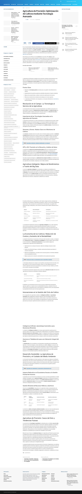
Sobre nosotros (6, 478)
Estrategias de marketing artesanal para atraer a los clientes (67, 26)
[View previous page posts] (40, 75)
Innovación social (7, 135)
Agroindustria (7, 4)
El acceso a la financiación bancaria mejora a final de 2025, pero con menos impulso (71, 44)
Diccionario (74, 4)
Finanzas (26, 4)
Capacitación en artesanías (8, 95)
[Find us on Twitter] (60, 1)
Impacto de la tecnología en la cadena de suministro (11, 127)
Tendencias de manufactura (8, 154)
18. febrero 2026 (31, 71)
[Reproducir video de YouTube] (41, 190)
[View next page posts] (42, 75)
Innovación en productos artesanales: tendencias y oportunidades (71, 50)
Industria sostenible (7, 131)
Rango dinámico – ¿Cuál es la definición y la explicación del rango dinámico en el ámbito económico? (15, 15)
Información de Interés (66, 4)
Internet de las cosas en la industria (10, 139)
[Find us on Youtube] (62, 1)
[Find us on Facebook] (58, 1)
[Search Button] (77, 1)
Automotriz (13, 4)
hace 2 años (14, 33)
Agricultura (25, 54)
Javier (27, 19)
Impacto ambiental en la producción (10, 124)
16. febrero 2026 (50, 71)
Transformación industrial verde (9, 160)
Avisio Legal (6, 475)
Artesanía (37, 4)
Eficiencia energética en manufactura (10, 103)
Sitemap (5, 479)
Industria (42, 4)
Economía (58, 4)
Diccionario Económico (8, 56)
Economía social (7, 101)
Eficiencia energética (14, 101)
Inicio (23, 7)
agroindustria (27, 452)
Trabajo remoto (6, 156)
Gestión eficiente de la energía (9, 122)
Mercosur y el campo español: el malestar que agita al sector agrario (34, 68)
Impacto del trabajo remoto (8, 129)
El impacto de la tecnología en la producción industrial (70, 33)
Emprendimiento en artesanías (9, 107)
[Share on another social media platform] (58, 43)
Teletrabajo (6, 152)
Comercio (31, 4)
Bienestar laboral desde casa (9, 93)
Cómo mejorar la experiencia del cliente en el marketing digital (15, 22)
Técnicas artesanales (7, 162)
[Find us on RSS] (64, 1)
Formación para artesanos (8, 118)
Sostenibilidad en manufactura (9, 150)
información (38, 59)
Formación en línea (7, 116)
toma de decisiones (53, 153)
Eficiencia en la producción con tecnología (11, 105)
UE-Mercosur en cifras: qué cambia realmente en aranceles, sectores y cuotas (53, 68)
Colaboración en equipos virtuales (9, 97)
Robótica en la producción (8, 148)
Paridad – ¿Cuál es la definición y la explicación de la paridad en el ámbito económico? (15, 30)
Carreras (47, 4)
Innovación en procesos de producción (10, 133)
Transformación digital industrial (9, 158)
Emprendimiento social (8, 109)
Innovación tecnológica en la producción (10, 137)
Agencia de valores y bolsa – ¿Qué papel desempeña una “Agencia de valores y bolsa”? (15, 39)
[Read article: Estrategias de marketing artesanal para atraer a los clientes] (70, 18)
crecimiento (55, 98)
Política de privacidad (7, 476)
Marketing (53, 4)
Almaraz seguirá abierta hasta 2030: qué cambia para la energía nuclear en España (72, 475)
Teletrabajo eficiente (12, 152)
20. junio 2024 (32, 19)
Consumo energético (14, 99)
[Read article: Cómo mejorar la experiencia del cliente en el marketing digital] (7, 23)
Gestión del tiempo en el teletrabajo (10, 120)
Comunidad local (7, 99)
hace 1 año (13, 18)
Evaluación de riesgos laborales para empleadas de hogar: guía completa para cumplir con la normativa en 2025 (71, 38)
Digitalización (20, 4)
